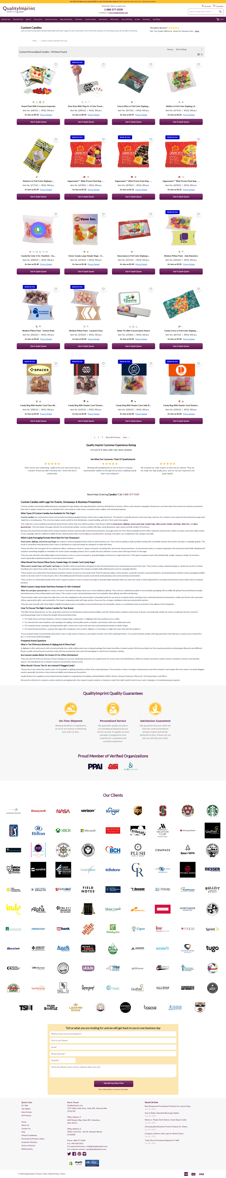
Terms (63, 1174)
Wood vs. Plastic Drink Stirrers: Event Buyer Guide (165, 1120)
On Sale (137, 19)
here (197, 31)
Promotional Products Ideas (32, 1139)
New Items (146, 19)
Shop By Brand (18, 19)
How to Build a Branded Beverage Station (162, 1113)
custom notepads (82, 555)
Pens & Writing (127, 19)
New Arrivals (26, 1112)
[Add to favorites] (55, 64)
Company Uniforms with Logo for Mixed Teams (164, 1133)
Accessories (38, 19)
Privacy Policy (41, 1174)
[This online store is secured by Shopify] (75, 1163)
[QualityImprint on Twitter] (69, 1155)
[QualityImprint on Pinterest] (79, 1155)
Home (23, 1122)
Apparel (28, 19)
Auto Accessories (51, 19)
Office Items (114, 19)
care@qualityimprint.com (118, 13)
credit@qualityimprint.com (97, 1146)
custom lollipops (84, 534)
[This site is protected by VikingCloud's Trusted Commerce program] (92, 1163)
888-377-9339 (79, 1140)
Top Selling (156, 19)
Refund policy (27, 1149)
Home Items (103, 19)
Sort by (170, 49)
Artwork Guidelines (29, 1135)
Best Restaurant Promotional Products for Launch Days (168, 1106)
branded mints (98, 534)
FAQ (23, 1132)
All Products (26, 1115)
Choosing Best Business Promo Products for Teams (166, 1127)
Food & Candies (90, 19)
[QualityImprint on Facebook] (74, 1155)
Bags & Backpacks (66, 19)
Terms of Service (28, 1146)
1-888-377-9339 (113, 9)
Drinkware (78, 19)
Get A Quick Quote (38, 122)
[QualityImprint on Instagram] (84, 1155)
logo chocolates (114, 534)
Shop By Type (5, 19)
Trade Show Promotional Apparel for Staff (162, 1140)
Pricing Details (46, 115)
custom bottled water (94, 604)
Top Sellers (26, 1109)
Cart (221, 19)
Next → (126, 437)
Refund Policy (54, 1174)
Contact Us (26, 1129)
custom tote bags (90, 579)
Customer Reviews (29, 1142)
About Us (25, 1125)
